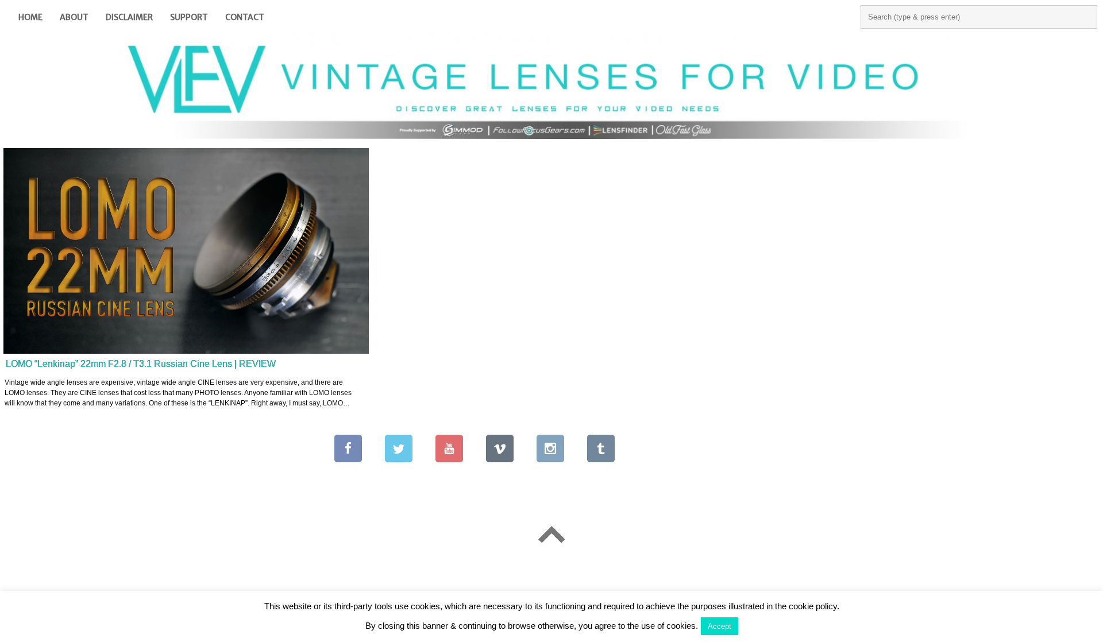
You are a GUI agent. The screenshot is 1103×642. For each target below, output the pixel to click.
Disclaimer (129, 17)
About (74, 17)
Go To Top (551, 534)
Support (189, 17)
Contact (244, 17)
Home (30, 17)
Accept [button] (719, 626)
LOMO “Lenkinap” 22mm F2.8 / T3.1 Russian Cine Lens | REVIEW (141, 364)
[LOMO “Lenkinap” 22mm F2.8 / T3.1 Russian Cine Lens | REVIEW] (186, 251)
